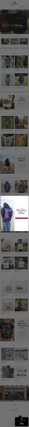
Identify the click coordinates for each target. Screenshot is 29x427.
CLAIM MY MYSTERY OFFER (21, 218)
